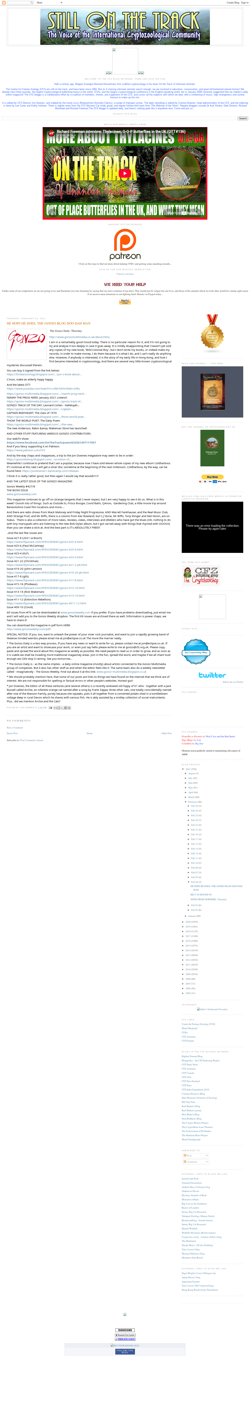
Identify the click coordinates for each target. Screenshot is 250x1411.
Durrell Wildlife (189, 1228)
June (190, 782)
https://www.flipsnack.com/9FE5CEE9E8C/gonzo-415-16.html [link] (46, 588)
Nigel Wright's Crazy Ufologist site (199, 1273)
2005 (188, 993)
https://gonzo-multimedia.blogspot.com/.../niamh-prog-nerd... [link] (46, 393)
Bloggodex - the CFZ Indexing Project (201, 1060)
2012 (188, 959)
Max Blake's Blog (190, 1114)
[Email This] (55, 708)
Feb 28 (195, 805)
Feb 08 (195, 867)
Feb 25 (195, 815)
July (190, 778)
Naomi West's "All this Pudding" (198, 1245)
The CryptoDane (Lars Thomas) (197, 1127)
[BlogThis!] (59, 708)
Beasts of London (190, 1207)
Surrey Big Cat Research (194, 1224)
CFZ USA (186, 1077)
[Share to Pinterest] (69, 708)
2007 (188, 983)
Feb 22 (195, 824)
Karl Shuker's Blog (191, 1106)
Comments (191, 1161)
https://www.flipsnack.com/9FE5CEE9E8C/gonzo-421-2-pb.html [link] (47, 565)
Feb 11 (195, 858)
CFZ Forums (188, 1040)
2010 (188, 969)
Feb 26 (195, 810)
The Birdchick (189, 1241)
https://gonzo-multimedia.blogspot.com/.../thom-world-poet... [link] (46, 416)
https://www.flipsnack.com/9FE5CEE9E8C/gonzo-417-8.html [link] (45, 580)
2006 (188, 988)
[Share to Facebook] (66, 708)
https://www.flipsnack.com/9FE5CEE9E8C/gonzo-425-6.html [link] (45, 542)
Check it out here (125, 273)
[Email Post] (50, 708)
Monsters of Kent (190, 1199)
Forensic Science (196, 644)
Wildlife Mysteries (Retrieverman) (199, 1232)
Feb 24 (195, 820)
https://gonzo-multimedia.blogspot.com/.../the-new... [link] (40, 424)
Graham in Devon (190, 1191)
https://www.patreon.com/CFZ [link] (26, 450)
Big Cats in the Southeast (194, 1203)
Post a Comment (15, 727)
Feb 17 (195, 839)
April (191, 792)
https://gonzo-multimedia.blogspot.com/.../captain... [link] (40, 409)
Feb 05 (195, 877)
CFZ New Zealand (191, 1081)
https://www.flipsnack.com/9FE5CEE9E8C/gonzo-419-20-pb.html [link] (48, 572)
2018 (188, 931)
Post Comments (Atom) (31, 740)
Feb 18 (195, 834)
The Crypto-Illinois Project (195, 1122)
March (191, 797)
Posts (189, 1155)
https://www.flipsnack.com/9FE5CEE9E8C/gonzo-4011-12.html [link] (46, 603)
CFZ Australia (189, 1036)
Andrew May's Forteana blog (196, 1187)
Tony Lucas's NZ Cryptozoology (198, 1285)
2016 (188, 940)
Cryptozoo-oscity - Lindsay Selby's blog (202, 1237)
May (190, 787)
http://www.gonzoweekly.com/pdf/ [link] (29, 629)
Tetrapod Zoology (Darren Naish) (198, 1216)
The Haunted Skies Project (195, 1135)
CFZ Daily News (190, 1064)
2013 (188, 955)
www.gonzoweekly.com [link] (22, 494)
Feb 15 (195, 844)
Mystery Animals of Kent (194, 1195)
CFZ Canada (188, 1072)
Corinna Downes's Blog (193, 1093)
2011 (188, 964)
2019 (188, 926)
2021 (188, 769)
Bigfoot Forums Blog (192, 1056)
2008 (188, 978)
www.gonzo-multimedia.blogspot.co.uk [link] (121, 671)
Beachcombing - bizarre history (197, 1220)
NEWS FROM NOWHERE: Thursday (209, 899)
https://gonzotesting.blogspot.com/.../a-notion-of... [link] (39, 459)
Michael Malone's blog (193, 1253)
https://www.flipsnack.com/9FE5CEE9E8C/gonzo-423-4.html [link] (45, 557)
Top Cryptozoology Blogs (196, 652)
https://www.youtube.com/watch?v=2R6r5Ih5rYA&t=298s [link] (43, 388)
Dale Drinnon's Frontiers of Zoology (199, 1097)
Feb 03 (195, 905)
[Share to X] (62, 708)
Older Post (167, 733)
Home (90, 733)
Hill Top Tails (188, 1102)
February (193, 801)
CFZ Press (187, 1085)
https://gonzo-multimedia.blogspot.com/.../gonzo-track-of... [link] (45, 401)
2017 (188, 936)
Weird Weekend (189, 1028)
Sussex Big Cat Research (194, 1211)
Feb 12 (195, 853)
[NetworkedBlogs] (125, 1345)
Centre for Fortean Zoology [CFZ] (198, 1024)
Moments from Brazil (192, 1257)
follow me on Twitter (233, 681)
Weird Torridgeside (191, 1139)
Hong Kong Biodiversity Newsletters (200, 1289)
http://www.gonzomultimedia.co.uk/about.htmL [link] (79, 337)
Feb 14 (195, 848)
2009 (188, 974)
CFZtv (185, 1032)
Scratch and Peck (190, 1178)
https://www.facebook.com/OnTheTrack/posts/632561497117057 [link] (51, 442)
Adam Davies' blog (191, 1277)
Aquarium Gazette (191, 1281)
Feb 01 (195, 910)
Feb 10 (195, 863)
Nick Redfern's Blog (192, 1118)
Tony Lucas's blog (191, 1249)
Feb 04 (195, 882)
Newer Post (12, 733)
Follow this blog (125, 1351)
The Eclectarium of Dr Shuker (196, 1131)
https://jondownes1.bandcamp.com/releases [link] (50, 471)
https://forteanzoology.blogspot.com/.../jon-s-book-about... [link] (44, 374)
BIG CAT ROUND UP (201, 894)
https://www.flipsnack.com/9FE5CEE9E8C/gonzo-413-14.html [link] (46, 595)
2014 (188, 950)
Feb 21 (195, 829)
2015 (188, 945)
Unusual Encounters (192, 1182)
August (192, 773)
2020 (188, 921)
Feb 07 (195, 872)
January (192, 916)
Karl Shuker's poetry (192, 1110)
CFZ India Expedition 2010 (195, 1089)
